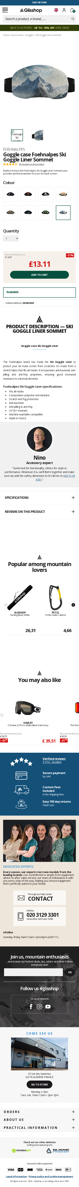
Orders (12, 1112)
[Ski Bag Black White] (20, 598)
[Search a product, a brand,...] (73, 19)
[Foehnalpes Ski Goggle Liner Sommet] (39, 82)
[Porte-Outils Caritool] (55, 598)
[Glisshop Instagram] (39, 1007)
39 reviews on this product (31, 164)
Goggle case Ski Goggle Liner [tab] (39, 346)
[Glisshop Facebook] (31, 1007)
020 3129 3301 (43, 914)
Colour (9, 182)
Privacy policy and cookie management (51, 1176)
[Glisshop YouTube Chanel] (48, 1007)
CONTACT (40, 898)
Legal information (16, 1176)
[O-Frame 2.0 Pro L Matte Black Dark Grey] (28, 708)
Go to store (39, 1084)
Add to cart (39, 274)
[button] (39, 498)
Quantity (11, 231)
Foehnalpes (14, 149)
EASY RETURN (39, 2)
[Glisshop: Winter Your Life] (31, 10)
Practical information (31, 1128)
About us (14, 1120)
